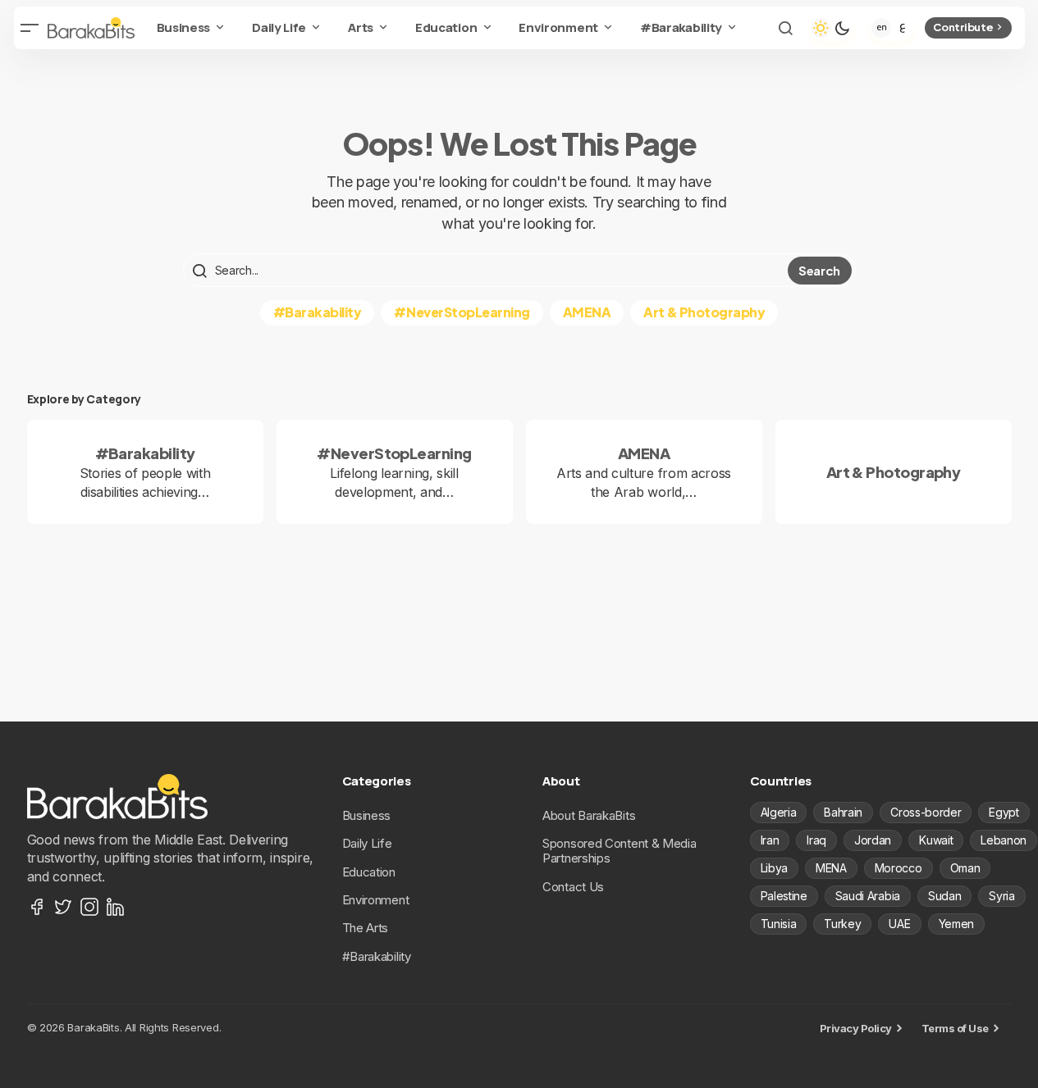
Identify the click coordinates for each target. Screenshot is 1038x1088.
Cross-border (925, 812)
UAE (899, 924)
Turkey (842, 924)
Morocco (898, 868)
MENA (831, 868)
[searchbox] (487, 270)
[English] (881, 28)
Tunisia (779, 924)
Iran (770, 840)
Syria (1001, 896)
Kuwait (936, 840)
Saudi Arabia (867, 896)
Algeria (779, 812)
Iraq (816, 840)
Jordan (872, 840)
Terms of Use (955, 1028)
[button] (30, 28)
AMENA (587, 312)
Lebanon (1004, 840)
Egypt (1003, 812)
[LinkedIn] (116, 907)
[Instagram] (89, 907)
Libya (774, 868)
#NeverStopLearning (461, 312)
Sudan (944, 896)
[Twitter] (63, 907)
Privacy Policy (856, 1028)
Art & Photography (704, 312)
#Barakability (317, 312)
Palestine (784, 896)
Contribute (963, 27)
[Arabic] (902, 28)
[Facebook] (37, 907)
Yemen (956, 924)
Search (819, 270)
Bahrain (843, 812)
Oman (965, 868)
